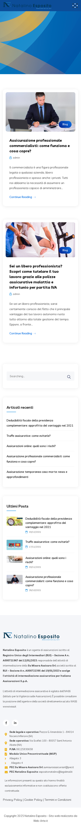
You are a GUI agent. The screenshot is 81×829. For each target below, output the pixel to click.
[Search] (71, 374)
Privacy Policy (12, 799)
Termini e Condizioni (57, 799)
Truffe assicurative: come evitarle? (29, 436)
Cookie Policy (33, 799)
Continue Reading (20, 197)
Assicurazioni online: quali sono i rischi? (31, 446)
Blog (65, 124)
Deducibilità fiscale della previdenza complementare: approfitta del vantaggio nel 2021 (48, 523)
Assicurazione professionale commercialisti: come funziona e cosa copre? (39, 145)
